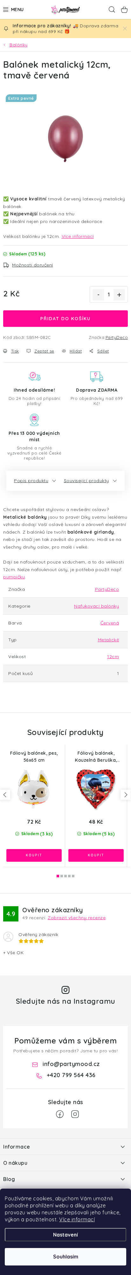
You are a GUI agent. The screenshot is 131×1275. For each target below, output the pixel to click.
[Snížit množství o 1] (98, 294)
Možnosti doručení (32, 265)
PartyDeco (117, 337)
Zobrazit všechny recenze (77, 918)
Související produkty (86, 480)
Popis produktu (31, 480)
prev (5, 795)
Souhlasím (65, 1256)
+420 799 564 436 (71, 1075)
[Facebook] (60, 1114)
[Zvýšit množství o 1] (119, 294)
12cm (113, 656)
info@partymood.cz (71, 1064)
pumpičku (14, 577)
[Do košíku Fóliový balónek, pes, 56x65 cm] (34, 855)
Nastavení (65, 1234)
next (126, 795)
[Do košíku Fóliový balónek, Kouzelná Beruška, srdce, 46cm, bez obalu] (96, 855)
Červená (109, 623)
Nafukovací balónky (96, 606)
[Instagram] (75, 1114)
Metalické (108, 640)
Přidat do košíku (65, 318)
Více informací (77, 1219)
